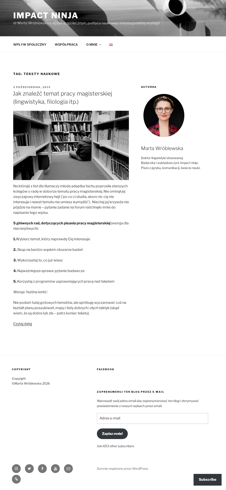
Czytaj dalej (22, 324)
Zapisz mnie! (112, 434)
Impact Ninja (46, 15)
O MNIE (92, 44)
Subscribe (207, 479)
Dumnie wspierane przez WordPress (122, 468)
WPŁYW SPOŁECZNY (29, 44)
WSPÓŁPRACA (66, 44)
